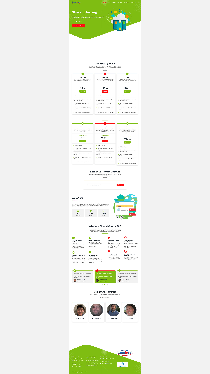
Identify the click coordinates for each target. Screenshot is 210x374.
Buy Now (83, 91)
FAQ (137, 2)
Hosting (114, 2)
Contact (133, 2)
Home (104, 2)
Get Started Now (78, 25)
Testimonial (126, 2)
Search (121, 184)
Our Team (119, 2)
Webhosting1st (76, 372)
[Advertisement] (102, 52)
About (108, 2)
